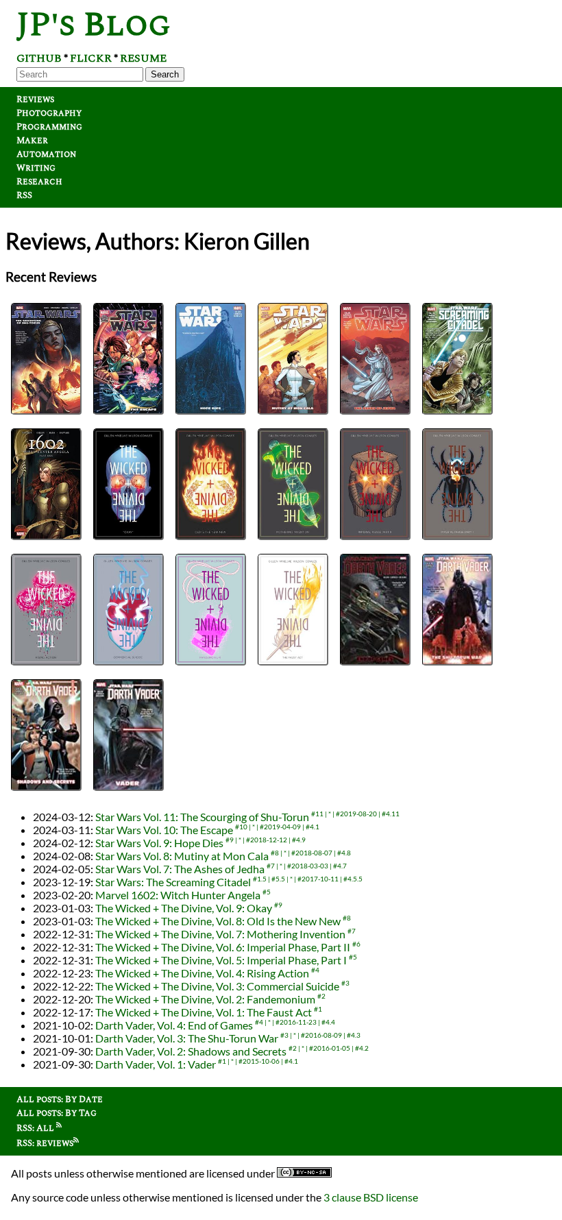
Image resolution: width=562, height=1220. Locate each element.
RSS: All (36, 1128)
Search (165, 74)
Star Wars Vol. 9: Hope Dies (159, 842)
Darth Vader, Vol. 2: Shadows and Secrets (190, 1051)
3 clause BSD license (370, 1197)
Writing (36, 168)
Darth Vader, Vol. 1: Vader (155, 1064)
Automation (46, 154)
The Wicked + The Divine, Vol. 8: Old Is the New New (218, 920)
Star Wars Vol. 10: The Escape (164, 829)
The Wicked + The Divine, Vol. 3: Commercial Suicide (217, 985)
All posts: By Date (59, 1099)
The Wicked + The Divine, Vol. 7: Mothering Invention (220, 933)
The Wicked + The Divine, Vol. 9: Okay (183, 907)
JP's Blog (93, 25)
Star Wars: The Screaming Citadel (173, 881)
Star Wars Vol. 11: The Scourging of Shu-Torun (202, 816)
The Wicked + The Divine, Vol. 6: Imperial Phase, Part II (222, 946)
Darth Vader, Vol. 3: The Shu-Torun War (186, 1038)
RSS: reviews (44, 1143)
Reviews (35, 99)
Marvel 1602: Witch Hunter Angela (177, 894)
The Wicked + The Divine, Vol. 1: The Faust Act (203, 1011)
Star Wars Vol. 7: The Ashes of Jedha (180, 868)
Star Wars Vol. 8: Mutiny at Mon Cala (182, 855)
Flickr (91, 58)
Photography (49, 113)
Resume (143, 58)
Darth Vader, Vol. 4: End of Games (174, 1025)
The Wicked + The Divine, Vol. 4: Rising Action (202, 972)
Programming (49, 127)
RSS (24, 195)
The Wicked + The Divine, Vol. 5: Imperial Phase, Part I (221, 959)
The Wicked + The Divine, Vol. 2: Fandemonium (205, 998)
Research (39, 181)
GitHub (39, 58)
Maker (32, 140)
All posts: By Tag (56, 1113)
